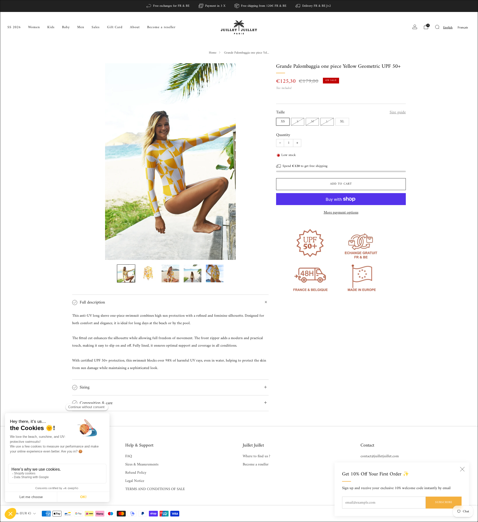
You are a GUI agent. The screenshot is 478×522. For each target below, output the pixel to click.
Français (463, 27)
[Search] (437, 26)
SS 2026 (14, 27)
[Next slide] (259, 161)
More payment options (341, 212)
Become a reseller (161, 27)
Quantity (283, 134)
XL (342, 121)
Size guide (398, 112)
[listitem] (168, 6)
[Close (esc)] (462, 469)
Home (212, 53)
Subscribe (443, 502)
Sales (96, 27)
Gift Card (114, 27)
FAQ (128, 456)
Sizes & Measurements (141, 464)
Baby (66, 27)
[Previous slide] (82, 161)
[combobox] (448, 27)
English (448, 27)
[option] (463, 27)
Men (80, 27)
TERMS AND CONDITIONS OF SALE (155, 489)
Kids (51, 27)
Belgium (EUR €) (19, 514)
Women (34, 27)
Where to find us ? (256, 456)
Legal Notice (134, 481)
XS (283, 121)
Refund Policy (135, 472)
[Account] (414, 26)
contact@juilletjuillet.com (379, 456)
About (135, 27)
